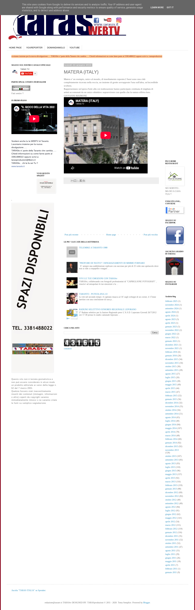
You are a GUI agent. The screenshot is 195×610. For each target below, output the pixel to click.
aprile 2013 (170, 478)
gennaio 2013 (171, 489)
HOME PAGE (15, 47)
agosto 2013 (170, 463)
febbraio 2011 (171, 569)
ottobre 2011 (170, 543)
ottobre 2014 (170, 410)
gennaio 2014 (171, 443)
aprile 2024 (170, 316)
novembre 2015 (172, 363)
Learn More (157, 7)
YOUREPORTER (34, 47)
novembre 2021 (172, 348)
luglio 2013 (170, 467)
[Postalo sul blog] (75, 180)
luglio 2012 (170, 510)
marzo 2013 (170, 481)
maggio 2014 (171, 428)
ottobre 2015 (170, 366)
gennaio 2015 (171, 399)
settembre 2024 (171, 308)
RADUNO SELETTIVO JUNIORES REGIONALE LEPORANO (107, 309)
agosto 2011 (170, 550)
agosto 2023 (170, 319)
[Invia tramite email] (72, 180)
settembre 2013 (171, 460)
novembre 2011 (172, 540)
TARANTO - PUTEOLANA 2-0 (93, 294)
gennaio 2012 (171, 532)
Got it (170, 7)
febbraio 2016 (171, 352)
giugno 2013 (170, 471)
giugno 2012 (170, 514)
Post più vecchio (151, 235)
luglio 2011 (170, 554)
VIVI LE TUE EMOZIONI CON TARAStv (98, 278)
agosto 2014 (170, 417)
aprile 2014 (170, 432)
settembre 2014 (171, 414)
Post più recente (71, 235)
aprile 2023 (170, 323)
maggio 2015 (171, 384)
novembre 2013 (172, 450)
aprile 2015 (170, 388)
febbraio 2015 (171, 395)
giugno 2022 (170, 334)
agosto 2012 (170, 507)
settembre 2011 (171, 547)
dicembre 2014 (171, 403)
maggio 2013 (171, 474)
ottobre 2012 (170, 500)
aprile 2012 (170, 521)
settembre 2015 (171, 370)
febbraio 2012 (171, 529)
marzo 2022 (170, 337)
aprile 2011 (170, 565)
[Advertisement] (111, 210)
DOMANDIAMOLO (56, 47)
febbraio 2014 (171, 439)
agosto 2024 (170, 312)
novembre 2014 (172, 406)
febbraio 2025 (171, 301)
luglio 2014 (170, 421)
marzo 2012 (170, 525)
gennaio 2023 (171, 327)
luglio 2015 (170, 377)
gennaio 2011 (171, 572)
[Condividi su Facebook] (80, 180)
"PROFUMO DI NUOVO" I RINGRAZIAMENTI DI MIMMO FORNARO (112, 263)
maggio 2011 (170, 561)
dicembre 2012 (171, 492)
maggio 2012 (171, 518)
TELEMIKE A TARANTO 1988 (93, 248)
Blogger (146, 602)
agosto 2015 (170, 374)
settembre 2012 (171, 503)
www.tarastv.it (18, 166)
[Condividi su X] (78, 180)
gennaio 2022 (171, 341)
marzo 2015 (170, 392)
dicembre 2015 (171, 359)
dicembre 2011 (171, 536)
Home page (111, 235)
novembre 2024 (172, 305)
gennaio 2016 (171, 355)
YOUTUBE (74, 47)
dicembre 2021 (171, 345)
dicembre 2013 (171, 446)
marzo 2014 (170, 435)
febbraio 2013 (171, 485)
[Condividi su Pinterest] (83, 180)
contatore (68, 348)
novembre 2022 (172, 330)
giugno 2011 (170, 558)
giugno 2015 (170, 381)
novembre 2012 (172, 496)
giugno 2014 (170, 424)
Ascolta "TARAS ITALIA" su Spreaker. (28, 590)
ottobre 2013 (170, 456)
